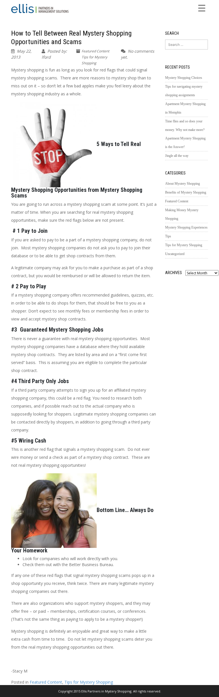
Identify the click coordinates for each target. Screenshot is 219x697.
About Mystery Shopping (182, 184)
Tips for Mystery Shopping (88, 682)
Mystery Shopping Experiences (186, 227)
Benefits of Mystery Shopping (185, 192)
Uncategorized (174, 254)
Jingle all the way (176, 156)
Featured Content (95, 51)
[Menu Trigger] (202, 8)
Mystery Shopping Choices (183, 78)
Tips (168, 236)
